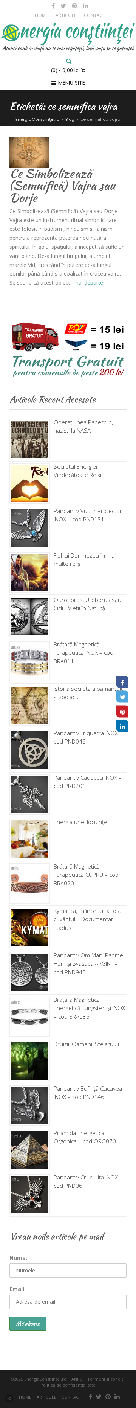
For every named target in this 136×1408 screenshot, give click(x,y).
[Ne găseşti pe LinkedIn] (84, 5)
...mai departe (86, 282)
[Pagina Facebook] (122, 682)
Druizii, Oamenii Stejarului (86, 1044)
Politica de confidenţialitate (68, 1385)
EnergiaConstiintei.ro (45, 1379)
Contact (94, 15)
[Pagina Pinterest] (122, 712)
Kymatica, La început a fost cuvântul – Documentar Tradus (87, 919)
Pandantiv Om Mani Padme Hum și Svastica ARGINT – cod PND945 (88, 963)
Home (41, 15)
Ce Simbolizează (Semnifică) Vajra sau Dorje (62, 185)
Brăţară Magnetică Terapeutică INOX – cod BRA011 (83, 652)
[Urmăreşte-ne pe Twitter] (63, 5)
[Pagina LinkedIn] (122, 726)
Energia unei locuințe (80, 822)
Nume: (18, 1257)
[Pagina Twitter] (122, 697)
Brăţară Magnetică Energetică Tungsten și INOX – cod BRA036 (89, 1008)
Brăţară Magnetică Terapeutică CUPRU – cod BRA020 (86, 874)
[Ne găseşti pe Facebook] (53, 5)
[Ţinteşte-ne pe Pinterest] (74, 5)
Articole (66, 15)
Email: (17, 1288)
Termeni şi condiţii (106, 1379)
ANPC (76, 1379)
